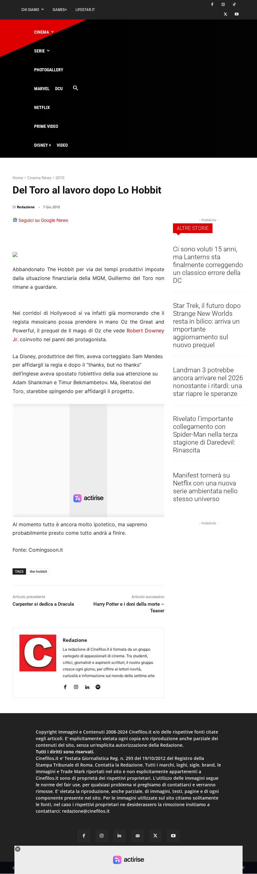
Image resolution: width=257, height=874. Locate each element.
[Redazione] (37, 663)
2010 (59, 177)
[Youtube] (236, 14)
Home (18, 177)
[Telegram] (156, 223)
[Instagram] (223, 4)
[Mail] (137, 836)
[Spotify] (98, 685)
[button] (75, 88)
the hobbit (38, 571)
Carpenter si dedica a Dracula (43, 604)
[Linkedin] (142, 223)
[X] (225, 14)
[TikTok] (234, 4)
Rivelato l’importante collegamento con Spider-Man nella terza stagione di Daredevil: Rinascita (205, 434)
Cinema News (39, 177)
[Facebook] (212, 4)
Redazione (26, 207)
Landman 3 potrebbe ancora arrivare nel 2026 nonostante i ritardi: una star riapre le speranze (208, 381)
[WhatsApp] (128, 223)
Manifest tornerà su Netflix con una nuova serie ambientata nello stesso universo (205, 487)
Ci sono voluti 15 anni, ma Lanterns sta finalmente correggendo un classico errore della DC (208, 264)
